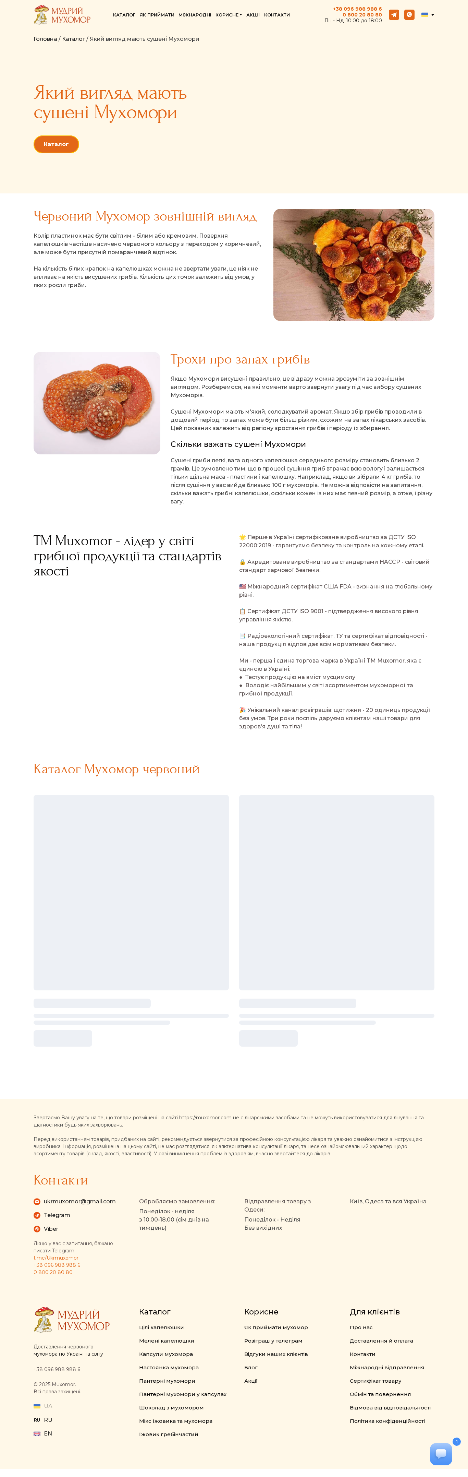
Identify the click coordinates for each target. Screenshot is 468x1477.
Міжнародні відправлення (387, 1367)
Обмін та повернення (380, 1394)
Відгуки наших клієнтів (276, 1354)
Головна (45, 39)
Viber (51, 1229)
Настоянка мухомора (169, 1367)
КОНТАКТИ (277, 14)
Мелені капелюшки (166, 1340)
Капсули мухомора (166, 1354)
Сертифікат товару (376, 1381)
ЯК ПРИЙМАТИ (156, 14)
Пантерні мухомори (167, 1381)
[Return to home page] (62, 15)
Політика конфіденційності (387, 1421)
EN (48, 1433)
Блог (251, 1367)
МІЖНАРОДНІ (194, 14)
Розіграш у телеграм (273, 1340)
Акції (251, 1381)
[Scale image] (131, 654)
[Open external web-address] (37, 1420)
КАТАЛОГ (124, 14)
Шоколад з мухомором (171, 1407)
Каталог (73, 39)
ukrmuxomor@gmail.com (80, 1201)
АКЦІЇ (253, 14)
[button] (394, 15)
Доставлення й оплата (381, 1340)
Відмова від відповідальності (390, 1407)
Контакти (362, 1354)
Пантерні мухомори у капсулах (182, 1394)
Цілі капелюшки (161, 1327)
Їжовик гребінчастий (168, 1434)
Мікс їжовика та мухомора (175, 1421)
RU (48, 1420)
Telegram (57, 1215)
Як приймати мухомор (276, 1327)
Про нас (361, 1327)
